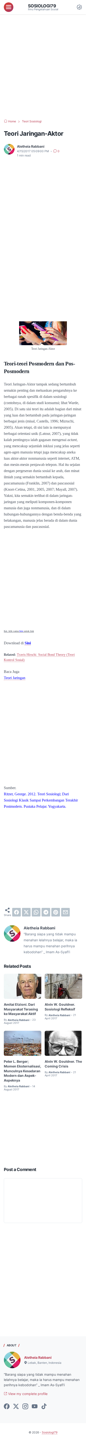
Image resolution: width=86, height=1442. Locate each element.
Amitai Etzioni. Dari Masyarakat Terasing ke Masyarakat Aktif (21, 1009)
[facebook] (16, 912)
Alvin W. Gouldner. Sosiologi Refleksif (60, 1006)
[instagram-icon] (25, 1407)
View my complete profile (27, 1394)
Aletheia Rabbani (38, 1357)
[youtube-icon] (35, 1407)
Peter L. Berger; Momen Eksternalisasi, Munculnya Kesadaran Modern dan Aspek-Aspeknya (22, 1070)
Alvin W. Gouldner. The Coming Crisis (63, 1063)
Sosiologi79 (42, 5)
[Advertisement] (43, 67)
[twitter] (26, 912)
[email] (65, 912)
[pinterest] (55, 912)
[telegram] (46, 912)
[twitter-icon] (16, 1407)
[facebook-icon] (7, 1407)
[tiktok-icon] (44, 1407)
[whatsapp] (36, 912)
